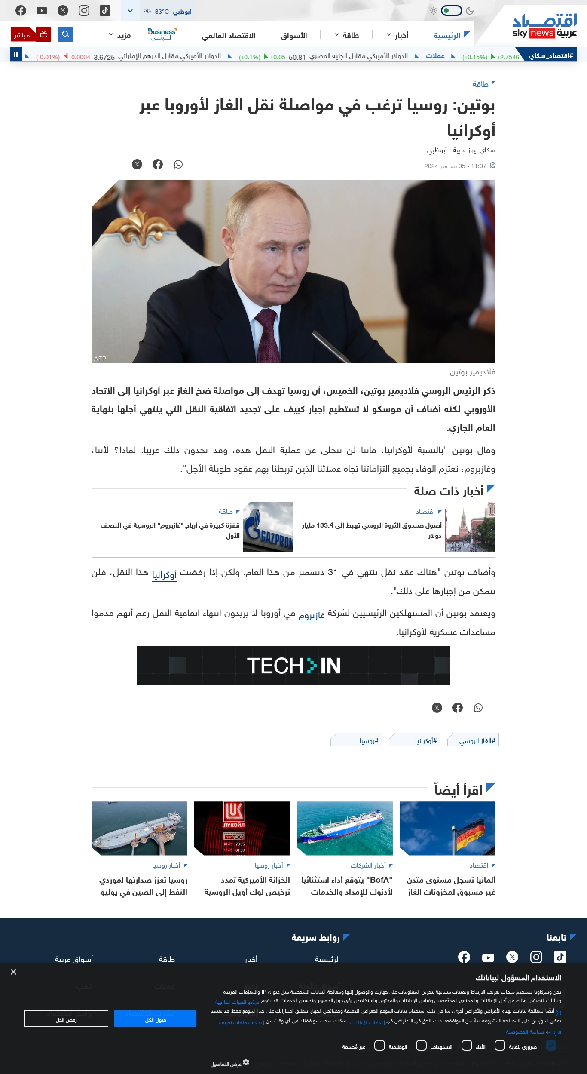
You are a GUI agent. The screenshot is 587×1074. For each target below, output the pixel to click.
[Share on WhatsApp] (178, 165)
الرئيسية (447, 34)
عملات (459, 54)
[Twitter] (62, 10)
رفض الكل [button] (66, 1018)
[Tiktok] (105, 10)
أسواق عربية (74, 958)
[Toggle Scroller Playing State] (16, 54)
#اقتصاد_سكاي (551, 54)
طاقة (167, 958)
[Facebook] (20, 10)
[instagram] (536, 960)
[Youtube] (41, 11)
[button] (158, 10)
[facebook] (464, 960)
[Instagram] (84, 10)
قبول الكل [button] (155, 1018)
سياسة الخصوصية (525, 1030)
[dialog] (293, 1018)
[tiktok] (560, 960)
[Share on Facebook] (157, 165)
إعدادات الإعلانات (367, 1021)
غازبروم (312, 613)
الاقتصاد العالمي (229, 34)
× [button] (14, 972)
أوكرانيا (164, 573)
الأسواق (294, 34)
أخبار (251, 958)
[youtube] (488, 959)
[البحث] (65, 34)
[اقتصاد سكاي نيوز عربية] (525, 26)
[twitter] (512, 960)
